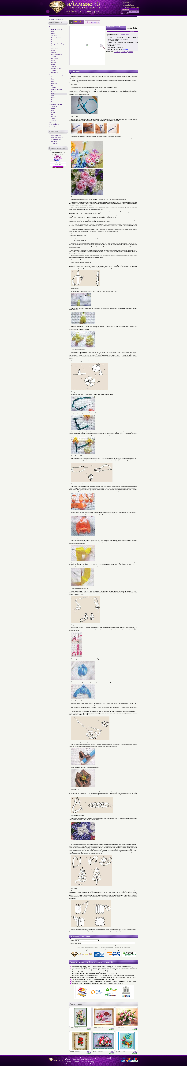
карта (108, 1058)
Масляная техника (56, 68)
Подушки (53, 91)
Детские (53, 116)
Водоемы (53, 52)
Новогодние (54, 72)
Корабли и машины (56, 54)
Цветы (52, 31)
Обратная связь (109, 8)
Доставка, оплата (109, 2)
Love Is (53, 118)
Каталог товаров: (55, 23)
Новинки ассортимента (57, 27)
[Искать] (138, 9)
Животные (54, 35)
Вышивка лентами (55, 89)
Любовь (53, 42)
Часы (52, 95)
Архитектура (54, 48)
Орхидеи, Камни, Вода (57, 44)
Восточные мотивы (56, 46)
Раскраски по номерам (57, 75)
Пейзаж (53, 33)
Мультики (53, 56)
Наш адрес (108, 5)
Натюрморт (54, 62)
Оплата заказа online (56, 19)
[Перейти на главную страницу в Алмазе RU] (75, 5)
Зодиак (53, 60)
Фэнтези (53, 66)
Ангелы (53, 50)
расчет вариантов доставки (123, 52)
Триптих (53, 70)
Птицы (53, 100)
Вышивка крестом (55, 104)
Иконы (53, 64)
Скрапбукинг (54, 143)
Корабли (53, 120)
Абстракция (54, 58)
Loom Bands (53, 127)
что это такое (125, 34)
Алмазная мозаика (55, 29)
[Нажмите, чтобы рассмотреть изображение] (87, 45)
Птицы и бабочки (56, 38)
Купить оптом (109, 10)
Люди (52, 40)
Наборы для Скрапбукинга (54, 123)
